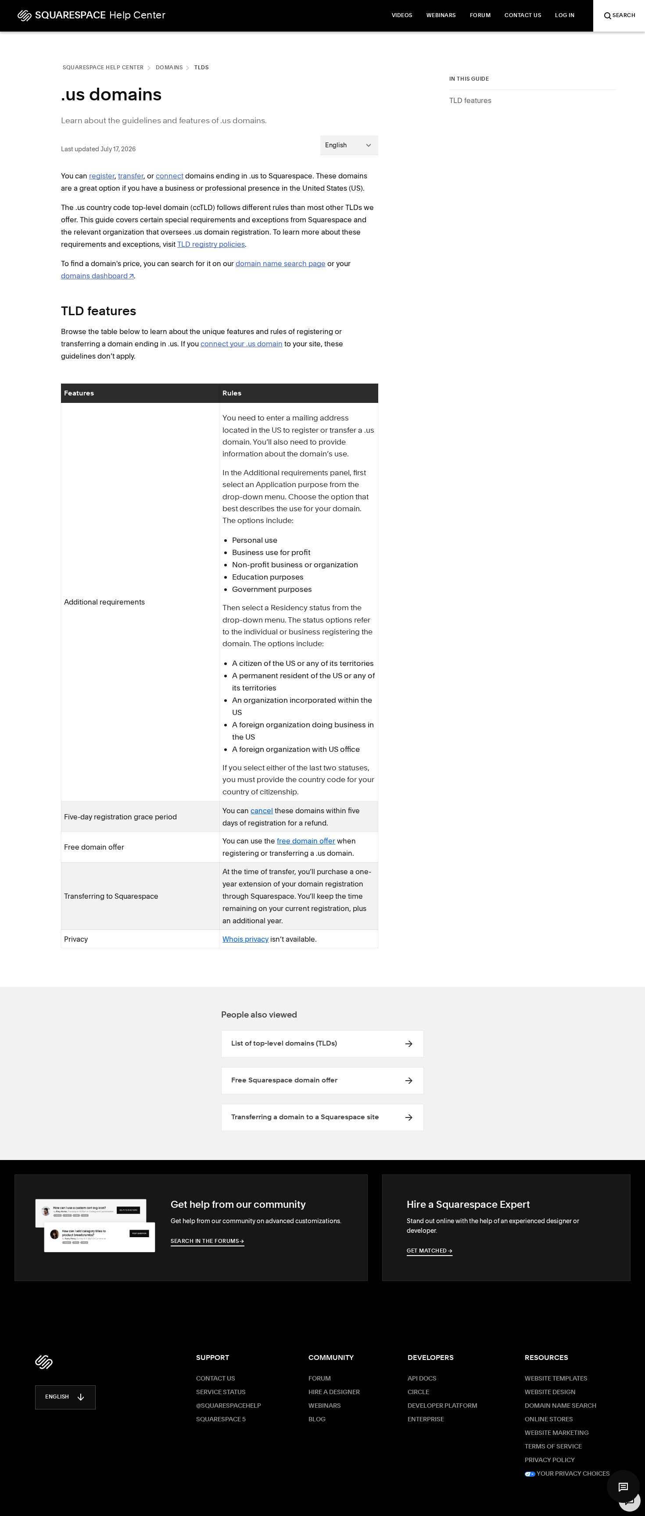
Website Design (550, 1392)
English (57, 1397)
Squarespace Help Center (103, 68)
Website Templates (556, 1379)
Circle (418, 1392)
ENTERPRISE (426, 1419)
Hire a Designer (334, 1392)
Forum (319, 1379)
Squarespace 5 (221, 1419)
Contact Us (215, 1379)
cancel (262, 810)
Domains (169, 68)
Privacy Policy (550, 1460)
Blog (317, 1419)
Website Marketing (557, 1433)
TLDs (201, 68)
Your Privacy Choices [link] (572, 1474)
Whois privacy (245, 939)
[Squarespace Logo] (44, 1362)
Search (624, 15)
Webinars (324, 1406)
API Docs (422, 1379)
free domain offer (306, 840)
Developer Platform (442, 1406)
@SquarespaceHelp (228, 1406)
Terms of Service (553, 1447)
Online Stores (549, 1419)
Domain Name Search (560, 1406)
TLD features (470, 100)
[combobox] (349, 145)
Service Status (221, 1392)
